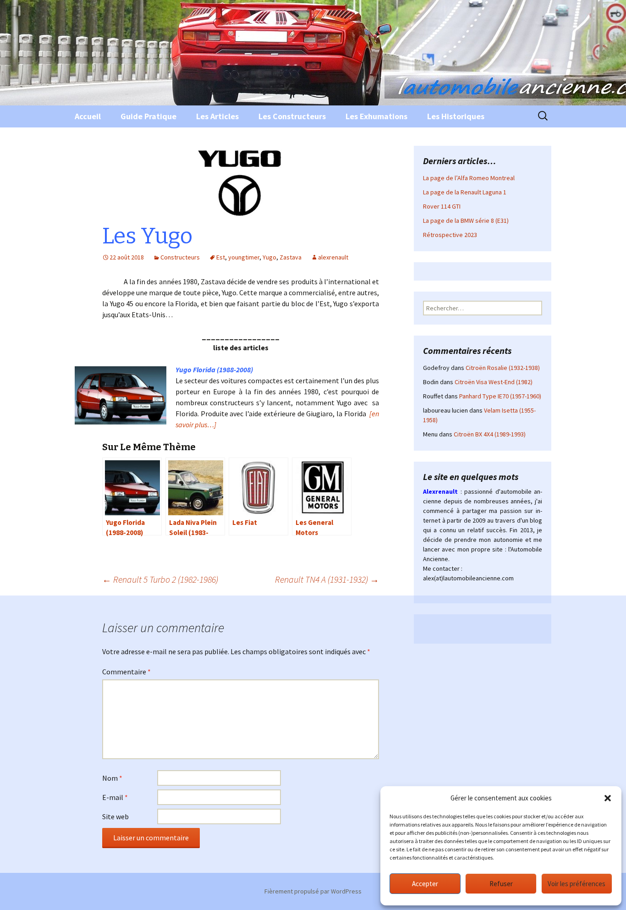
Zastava (291, 257)
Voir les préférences (576, 883)
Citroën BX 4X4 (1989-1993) (490, 434)
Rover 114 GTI (442, 206)
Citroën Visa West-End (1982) (494, 382)
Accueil (88, 116)
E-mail (115, 797)
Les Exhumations (376, 116)
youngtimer (243, 257)
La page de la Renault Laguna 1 (464, 192)
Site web (115, 816)
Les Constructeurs (292, 116)
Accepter (425, 883)
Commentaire (126, 671)
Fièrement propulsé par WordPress (313, 891)
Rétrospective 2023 (450, 235)
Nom (112, 778)
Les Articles (217, 116)
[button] (607, 798)
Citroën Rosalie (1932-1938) (503, 368)
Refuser (501, 883)
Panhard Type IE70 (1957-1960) (500, 396)
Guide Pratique (148, 116)
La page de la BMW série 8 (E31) (466, 220)
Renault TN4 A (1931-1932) (327, 579)
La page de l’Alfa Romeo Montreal (469, 178)
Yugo (269, 257)
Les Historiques (455, 116)
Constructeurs (180, 257)
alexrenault (333, 257)
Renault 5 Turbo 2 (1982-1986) (160, 579)
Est (220, 257)
